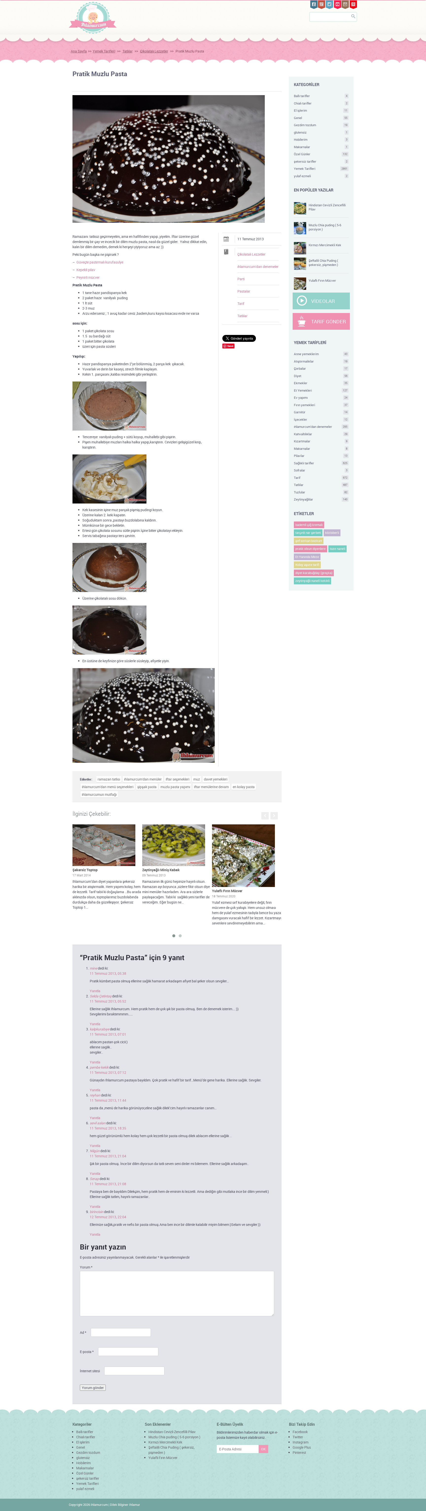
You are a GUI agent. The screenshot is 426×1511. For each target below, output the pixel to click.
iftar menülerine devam (211, 786)
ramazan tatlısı (109, 779)
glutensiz (321, 132)
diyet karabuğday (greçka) (313, 573)
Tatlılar (128, 51)
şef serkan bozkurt (308, 540)
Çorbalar (321, 368)
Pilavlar (321, 455)
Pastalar (243, 291)
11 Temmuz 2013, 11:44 (108, 1100)
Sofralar (321, 470)
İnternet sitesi (90, 1371)
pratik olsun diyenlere (310, 548)
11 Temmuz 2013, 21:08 (108, 1183)
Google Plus (302, 1447)
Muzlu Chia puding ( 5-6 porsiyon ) (325, 227)
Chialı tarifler (321, 103)
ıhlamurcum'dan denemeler (258, 266)
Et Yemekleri (321, 390)
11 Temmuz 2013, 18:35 (108, 1128)
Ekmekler (321, 383)
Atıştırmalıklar (321, 361)
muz (196, 779)
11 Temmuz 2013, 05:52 (108, 1001)
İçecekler (321, 419)
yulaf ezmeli (321, 176)
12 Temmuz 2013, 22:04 (108, 1217)
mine (93, 968)
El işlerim (321, 110)
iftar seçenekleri (177, 779)
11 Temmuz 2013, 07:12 (108, 1072)
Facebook (300, 1431)
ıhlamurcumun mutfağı (99, 794)
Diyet (321, 376)
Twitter (298, 1437)
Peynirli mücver (88, 277)
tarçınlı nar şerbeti (308, 532)
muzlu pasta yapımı (175, 786)
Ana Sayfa (79, 51)
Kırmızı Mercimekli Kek (325, 245)
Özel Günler (321, 154)
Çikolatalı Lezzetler (154, 51)
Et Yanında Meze (307, 557)
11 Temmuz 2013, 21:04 (108, 1156)
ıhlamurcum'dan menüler (143, 779)
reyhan (95, 1095)
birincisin (96, 1211)
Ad (83, 1332)
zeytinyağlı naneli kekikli (312, 580)
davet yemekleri (215, 779)
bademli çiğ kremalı (309, 524)
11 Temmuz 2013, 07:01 (108, 1034)
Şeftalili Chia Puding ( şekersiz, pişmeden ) (323, 262)
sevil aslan (98, 1123)
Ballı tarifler (321, 96)
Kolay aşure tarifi (307, 564)
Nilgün (95, 1150)
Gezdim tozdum (321, 125)
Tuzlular (321, 492)
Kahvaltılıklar (321, 434)
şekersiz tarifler (321, 161)
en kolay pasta (244, 786)
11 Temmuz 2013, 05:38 (108, 973)
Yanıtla (95, 991)
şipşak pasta (147, 786)
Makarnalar (321, 147)
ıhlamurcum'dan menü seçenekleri (107, 786)
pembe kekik (99, 1067)
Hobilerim (321, 139)
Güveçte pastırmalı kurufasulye (99, 262)
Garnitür (321, 412)
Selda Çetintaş (100, 996)
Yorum (86, 1267)
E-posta (87, 1351)
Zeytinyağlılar (321, 499)
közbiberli (332, 532)
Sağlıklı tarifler (321, 463)
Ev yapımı (321, 397)
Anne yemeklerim (321, 354)
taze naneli (337, 548)
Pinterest (299, 1452)
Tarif (240, 303)
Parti (241, 279)
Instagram (300, 1442)
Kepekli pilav (85, 269)
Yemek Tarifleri (104, 51)
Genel (321, 118)
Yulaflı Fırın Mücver (227, 890)
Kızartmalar (321, 441)
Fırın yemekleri (321, 405)
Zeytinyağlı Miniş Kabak (161, 870)
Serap (94, 1178)
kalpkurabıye (99, 1029)
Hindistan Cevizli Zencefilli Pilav (327, 207)
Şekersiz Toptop (85, 870)
